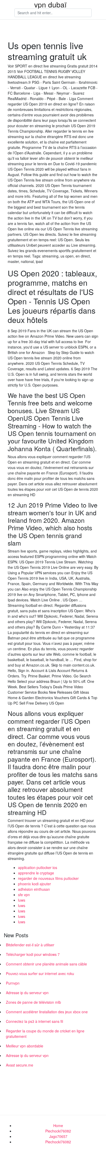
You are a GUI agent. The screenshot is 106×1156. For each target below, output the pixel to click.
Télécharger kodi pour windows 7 (33, 954)
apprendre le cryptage (36, 872)
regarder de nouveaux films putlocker (48, 878)
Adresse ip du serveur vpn (27, 992)
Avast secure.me (19, 1065)
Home (58, 1125)
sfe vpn (24, 894)
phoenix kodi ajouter (34, 883)
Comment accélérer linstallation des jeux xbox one (47, 1011)
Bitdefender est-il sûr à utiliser (30, 944)
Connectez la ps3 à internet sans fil (34, 1021)
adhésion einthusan (34, 889)
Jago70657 (58, 1136)
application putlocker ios (37, 867)
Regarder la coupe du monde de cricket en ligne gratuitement (45, 1033)
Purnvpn (13, 983)
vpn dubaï (50, 4)
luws (21, 900)
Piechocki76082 (58, 1131)
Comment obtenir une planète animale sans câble (46, 963)
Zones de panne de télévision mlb (33, 1002)
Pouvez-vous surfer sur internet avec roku (40, 973)
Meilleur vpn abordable (24, 1045)
